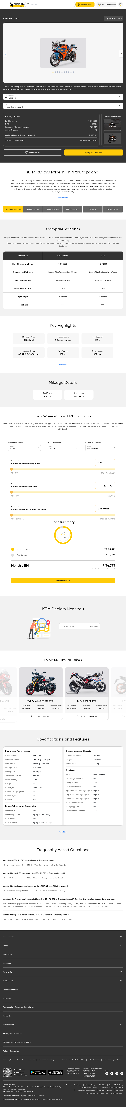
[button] (53, 72)
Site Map (102, 1084)
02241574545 (89, 1076)
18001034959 (73, 1070)
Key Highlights (33, 209)
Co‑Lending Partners (113, 1059)
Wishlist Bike (34, 152)
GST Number (94, 1059)
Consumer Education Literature (112, 1087)
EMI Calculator (72, 209)
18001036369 (73, 1073)
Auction (31, 1059)
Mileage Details (52, 209)
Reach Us (119, 1090)
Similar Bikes (112, 209)
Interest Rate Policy (116, 1084)
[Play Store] (38, 1071)
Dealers (92, 209)
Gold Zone (7, 954)
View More (63, 197)
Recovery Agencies (105, 1090)
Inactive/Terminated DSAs (86, 1090)
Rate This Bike (115, 18)
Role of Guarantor (11, 1051)
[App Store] (56, 1071)
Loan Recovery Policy (89, 1087)
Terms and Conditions (74, 1084)
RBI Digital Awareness (12, 1033)
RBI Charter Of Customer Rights (17, 1042)
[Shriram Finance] (17, 4)
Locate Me (93, 626)
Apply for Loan (91, 152)
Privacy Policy (90, 1084)
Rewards (7, 1015)
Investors (7, 998)
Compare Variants (13, 209)
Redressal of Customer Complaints (18, 1007)
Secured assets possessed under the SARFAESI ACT (62, 1059)
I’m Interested (63, 580)
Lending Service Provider (13, 1059)
